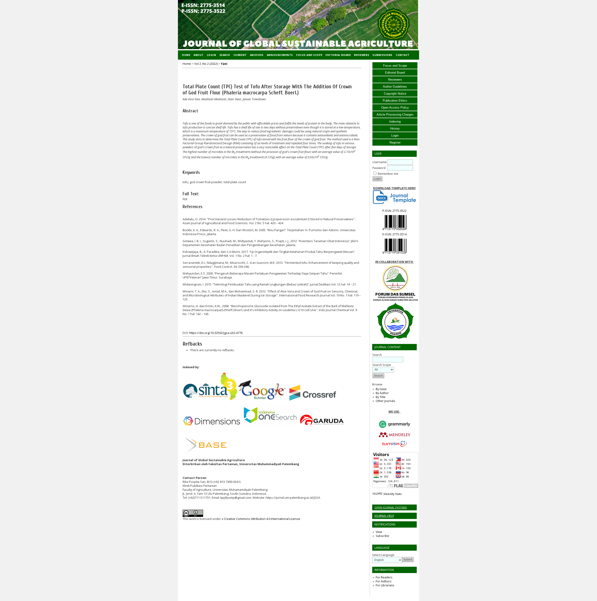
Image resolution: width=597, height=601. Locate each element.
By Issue (381, 389)
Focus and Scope (395, 65)
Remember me (388, 174)
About (199, 55)
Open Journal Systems (391, 507)
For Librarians (385, 585)
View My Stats (392, 494)
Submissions (382, 55)
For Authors (383, 581)
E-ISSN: (394, 234)
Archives (257, 55)
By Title (380, 397)
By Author (382, 393)
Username (379, 162)
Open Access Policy (395, 107)
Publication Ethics (395, 100)
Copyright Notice (395, 93)
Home (186, 55)
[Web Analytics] (377, 494)
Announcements (280, 55)
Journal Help (384, 516)
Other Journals (385, 401)
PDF (185, 199)
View (379, 532)
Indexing (395, 121)
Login (395, 135)
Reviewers (395, 79)
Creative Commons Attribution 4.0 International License (262, 519)
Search (224, 55)
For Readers (384, 577)
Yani (224, 64)
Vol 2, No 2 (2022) (206, 64)
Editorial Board (395, 72)
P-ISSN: (394, 211)
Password (378, 168)
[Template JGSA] (394, 197)
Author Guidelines (395, 86)
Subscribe (382, 536)
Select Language (383, 555)
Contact (403, 55)
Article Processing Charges (395, 114)
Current (240, 55)
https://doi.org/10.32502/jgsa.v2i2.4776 (216, 333)
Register (395, 142)
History (395, 128)
